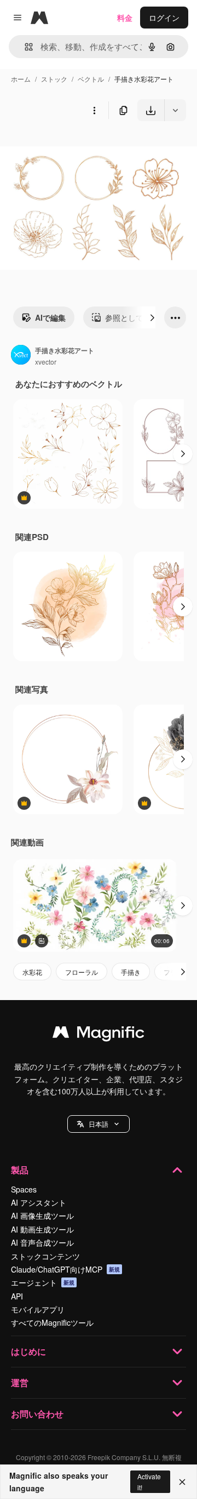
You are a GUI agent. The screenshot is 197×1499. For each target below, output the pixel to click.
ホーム (21, 78)
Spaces (24, 1189)
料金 (124, 17)
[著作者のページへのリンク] (21, 356)
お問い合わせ (37, 1413)
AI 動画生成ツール (42, 1229)
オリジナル (75, 146)
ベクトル (91, 78)
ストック (54, 78)
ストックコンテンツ (45, 1256)
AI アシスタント (38, 1202)
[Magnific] (98, 1034)
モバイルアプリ (38, 1309)
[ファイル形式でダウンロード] (175, 110)
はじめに (28, 1351)
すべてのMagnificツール (52, 1322)
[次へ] (152, 317)
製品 (19, 1169)
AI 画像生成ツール (42, 1215)
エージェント (42, 1282)
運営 (19, 1382)
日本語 (98, 1123)
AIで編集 (50, 317)
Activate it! (149, 1481)
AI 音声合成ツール (42, 1242)
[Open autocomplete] (24, 47)
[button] (98, 1124)
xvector (45, 361)
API (17, 1296)
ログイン (164, 17)
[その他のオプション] (94, 110)
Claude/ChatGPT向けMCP (65, 1269)
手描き (131, 971)
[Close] (182, 1482)
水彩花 (32, 971)
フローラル (81, 971)
